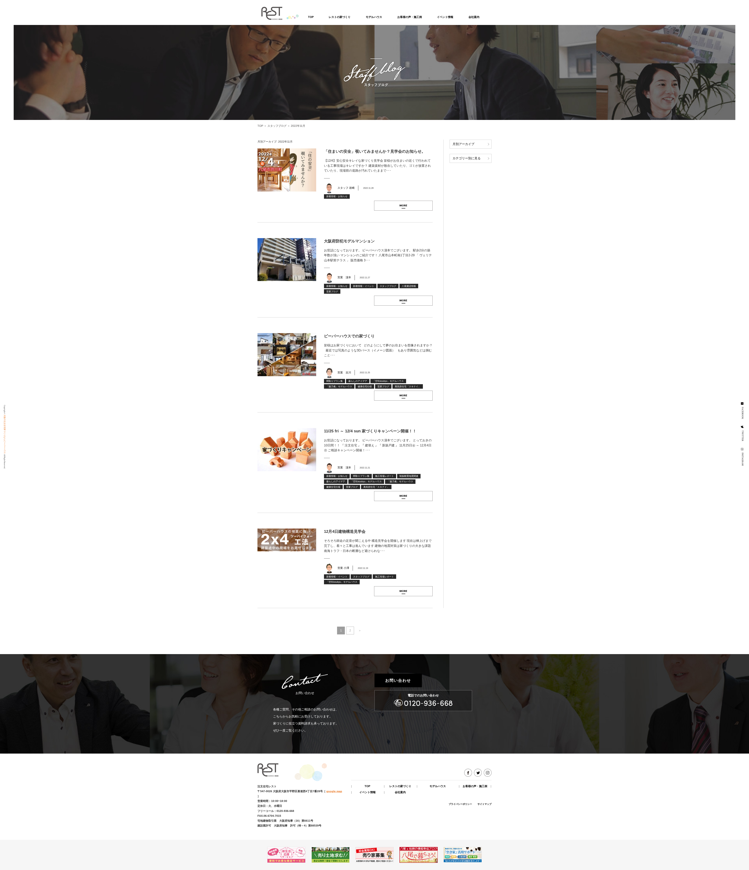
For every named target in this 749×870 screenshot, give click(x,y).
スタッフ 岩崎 (346, 187)
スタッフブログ (277, 125)
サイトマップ (484, 804)
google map (334, 791)
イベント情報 (445, 17)
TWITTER (742, 435)
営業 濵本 (344, 277)
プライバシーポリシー (460, 804)
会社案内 (474, 17)
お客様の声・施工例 (409, 17)
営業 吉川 (344, 372)
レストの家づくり (340, 17)
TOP (311, 17)
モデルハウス (374, 17)
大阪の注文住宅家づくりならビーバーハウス (4, 434)
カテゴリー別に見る (467, 158)
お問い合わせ (398, 680)
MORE (403, 205)
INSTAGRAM (742, 459)
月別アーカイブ (463, 144)
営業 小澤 (343, 567)
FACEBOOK (742, 413)
